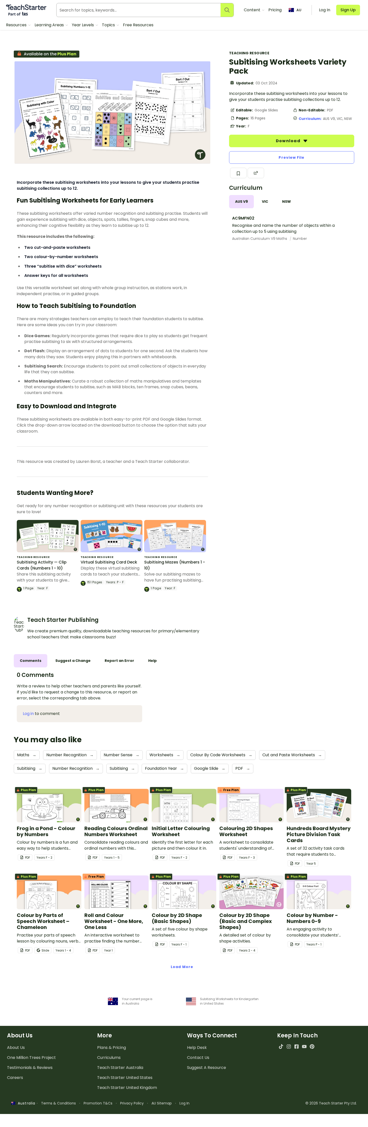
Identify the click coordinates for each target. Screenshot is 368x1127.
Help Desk (197, 1047)
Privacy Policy (132, 1103)
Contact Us (198, 1057)
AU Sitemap (161, 1103)
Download (288, 141)
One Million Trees (31, 1057)
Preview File (291, 157)
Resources (17, 25)
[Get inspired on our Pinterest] (312, 1046)
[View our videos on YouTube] (304, 1046)
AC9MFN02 (243, 218)
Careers (15, 1077)
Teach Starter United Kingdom (127, 1087)
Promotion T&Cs (98, 1103)
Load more (182, 966)
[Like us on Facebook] (296, 1046)
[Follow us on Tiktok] (281, 1046)
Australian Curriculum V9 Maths (260, 238)
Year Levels (83, 25)
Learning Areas (50, 25)
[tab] (241, 201)
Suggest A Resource (206, 1067)
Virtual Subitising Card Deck (109, 562)
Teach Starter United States (124, 1077)
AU (298, 10)
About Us (16, 1047)
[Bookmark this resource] (238, 173)
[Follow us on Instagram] (289, 1046)
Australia (25, 1103)
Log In (184, 1103)
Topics (109, 25)
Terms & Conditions (58, 1103)
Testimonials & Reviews (30, 1067)
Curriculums (109, 1057)
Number (300, 238)
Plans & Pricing (111, 1047)
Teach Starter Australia (120, 1067)
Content (252, 10)
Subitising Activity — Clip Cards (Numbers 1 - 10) (42, 565)
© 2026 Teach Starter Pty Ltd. (331, 1103)
